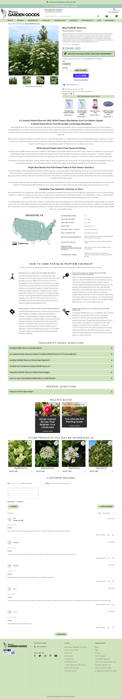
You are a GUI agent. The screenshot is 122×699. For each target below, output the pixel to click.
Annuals (45, 20)
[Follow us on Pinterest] (50, 656)
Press (97, 653)
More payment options (81, 80)
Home (10, 24)
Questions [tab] (20, 502)
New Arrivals (87, 20)
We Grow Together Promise (76, 647)
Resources (109, 20)
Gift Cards (69, 656)
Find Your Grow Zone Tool (105, 662)
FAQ (97, 650)
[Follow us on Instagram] (45, 656)
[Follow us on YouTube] (55, 656)
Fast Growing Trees (103, 668)
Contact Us (69, 659)
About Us (68, 653)
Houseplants (59, 20)
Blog (97, 647)
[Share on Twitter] (71, 94)
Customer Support (102, 659)
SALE (99, 20)
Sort (99, 513)
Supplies (73, 20)
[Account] (107, 16)
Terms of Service (72, 668)
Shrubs (20, 20)
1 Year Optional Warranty (75, 665)
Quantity (65, 67)
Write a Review (108, 507)
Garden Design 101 (103, 665)
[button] (88, 44)
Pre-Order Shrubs (18, 24)
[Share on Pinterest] (73, 94)
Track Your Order (72, 650)
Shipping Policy (71, 662)
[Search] (98, 16)
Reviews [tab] (11, 502)
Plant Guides (100, 656)
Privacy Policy (70, 671)
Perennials (32, 20)
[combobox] (71, 16)
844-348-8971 (114, 12)
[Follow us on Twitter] (40, 656)
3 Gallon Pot (66, 64)
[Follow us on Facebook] (34, 656)
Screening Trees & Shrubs (106, 671)
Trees (9, 20)
